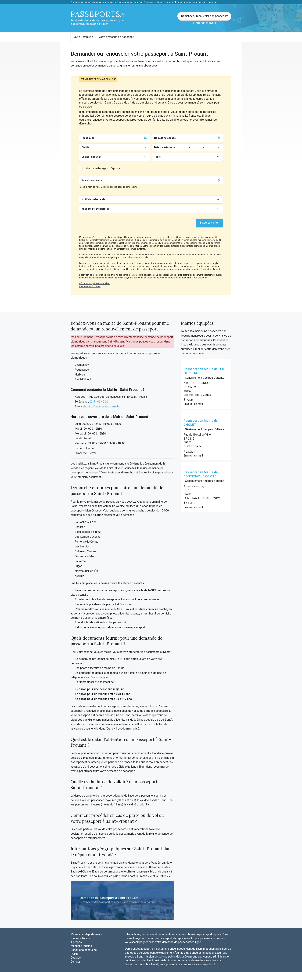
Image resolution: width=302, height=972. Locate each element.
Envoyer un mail (193, 404)
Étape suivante (209, 222)
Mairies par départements (86, 934)
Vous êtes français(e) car (96, 208)
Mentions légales (81, 946)
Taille (157, 156)
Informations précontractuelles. (94, 283)
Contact (75, 961)
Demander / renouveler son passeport (204, 16)
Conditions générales (84, 950)
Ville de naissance (91, 180)
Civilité (85, 147)
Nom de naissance (165, 138)
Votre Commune (83, 37)
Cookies (76, 957)
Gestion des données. (89, 286)
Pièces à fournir (80, 938)
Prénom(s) (87, 138)
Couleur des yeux (91, 156)
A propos (76, 942)
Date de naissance (164, 147)
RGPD (74, 953)
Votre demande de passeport (116, 37)
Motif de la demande (93, 199)
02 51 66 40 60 (98, 401)
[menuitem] (83, 37)
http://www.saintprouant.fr (103, 406)
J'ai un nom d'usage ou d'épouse (102, 168)
